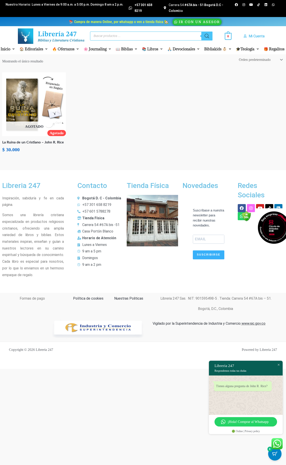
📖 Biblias (124, 49)
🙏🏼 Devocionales (181, 49)
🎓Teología (245, 49)
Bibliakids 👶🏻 (215, 49)
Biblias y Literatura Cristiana (61, 40)
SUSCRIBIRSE (208, 254)
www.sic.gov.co (253, 323)
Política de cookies (88, 298)
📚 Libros (150, 49)
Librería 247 (57, 34)
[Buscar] (206, 36)
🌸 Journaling (95, 49)
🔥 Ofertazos (63, 49)
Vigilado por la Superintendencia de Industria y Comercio (197, 323)
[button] (33, 49)
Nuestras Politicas (128, 298)
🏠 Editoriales (31, 49)
